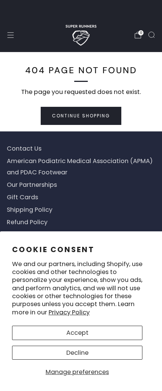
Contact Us (24, 148)
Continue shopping (81, 115)
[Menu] (10, 35)
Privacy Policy (69, 312)
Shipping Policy (29, 209)
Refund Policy (27, 222)
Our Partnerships (32, 184)
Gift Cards (22, 197)
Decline (77, 352)
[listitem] (81, 9)
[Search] (151, 34)
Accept (77, 332)
